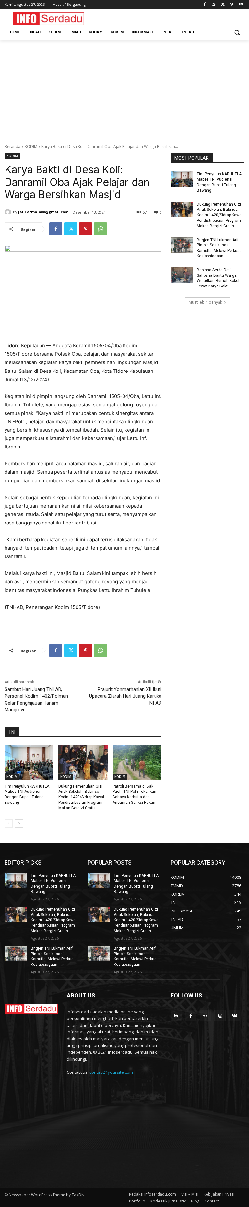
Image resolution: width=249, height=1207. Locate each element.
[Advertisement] (124, 88)
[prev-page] (9, 823)
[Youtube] (240, 4)
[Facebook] (204, 4)
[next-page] (19, 823)
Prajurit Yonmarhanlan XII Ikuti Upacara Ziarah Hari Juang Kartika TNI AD (125, 696)
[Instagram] (214, 4)
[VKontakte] (234, 1015)
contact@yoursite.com (111, 1072)
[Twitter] (223, 4)
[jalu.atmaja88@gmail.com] (9, 212)
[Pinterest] (85, 228)
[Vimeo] (231, 4)
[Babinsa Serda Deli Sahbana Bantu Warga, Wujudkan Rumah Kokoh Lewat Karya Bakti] (182, 275)
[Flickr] (205, 1015)
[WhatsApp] (100, 228)
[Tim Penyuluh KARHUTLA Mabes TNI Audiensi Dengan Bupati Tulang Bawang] (29, 762)
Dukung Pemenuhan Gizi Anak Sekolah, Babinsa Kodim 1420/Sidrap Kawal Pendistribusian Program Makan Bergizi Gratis (81, 797)
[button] (236, 32)
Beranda (12, 146)
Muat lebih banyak (205, 302)
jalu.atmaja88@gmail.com (43, 212)
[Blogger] (176, 1015)
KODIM (31, 146)
